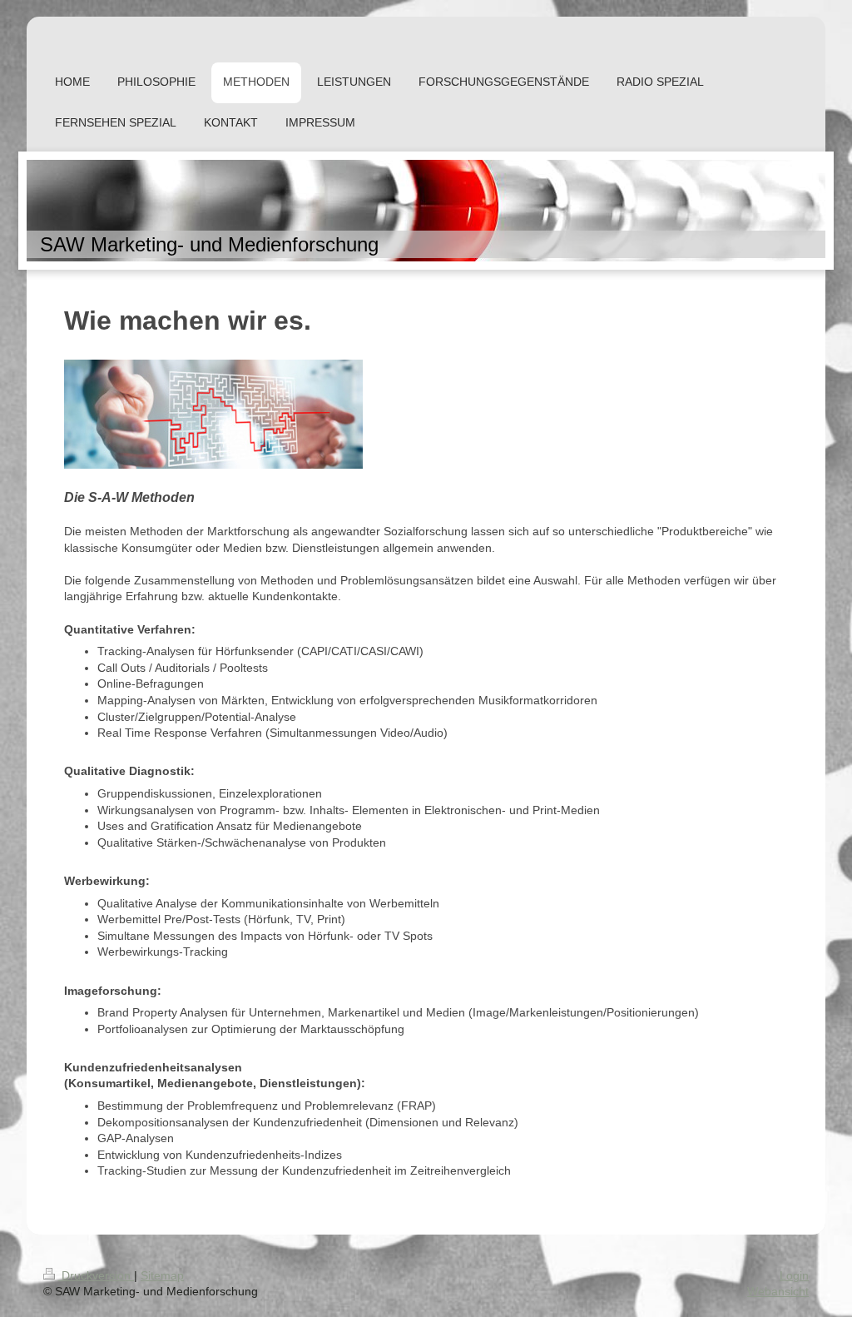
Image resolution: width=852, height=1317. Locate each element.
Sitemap (162, 1275)
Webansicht (778, 1291)
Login (794, 1275)
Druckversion (96, 1275)
